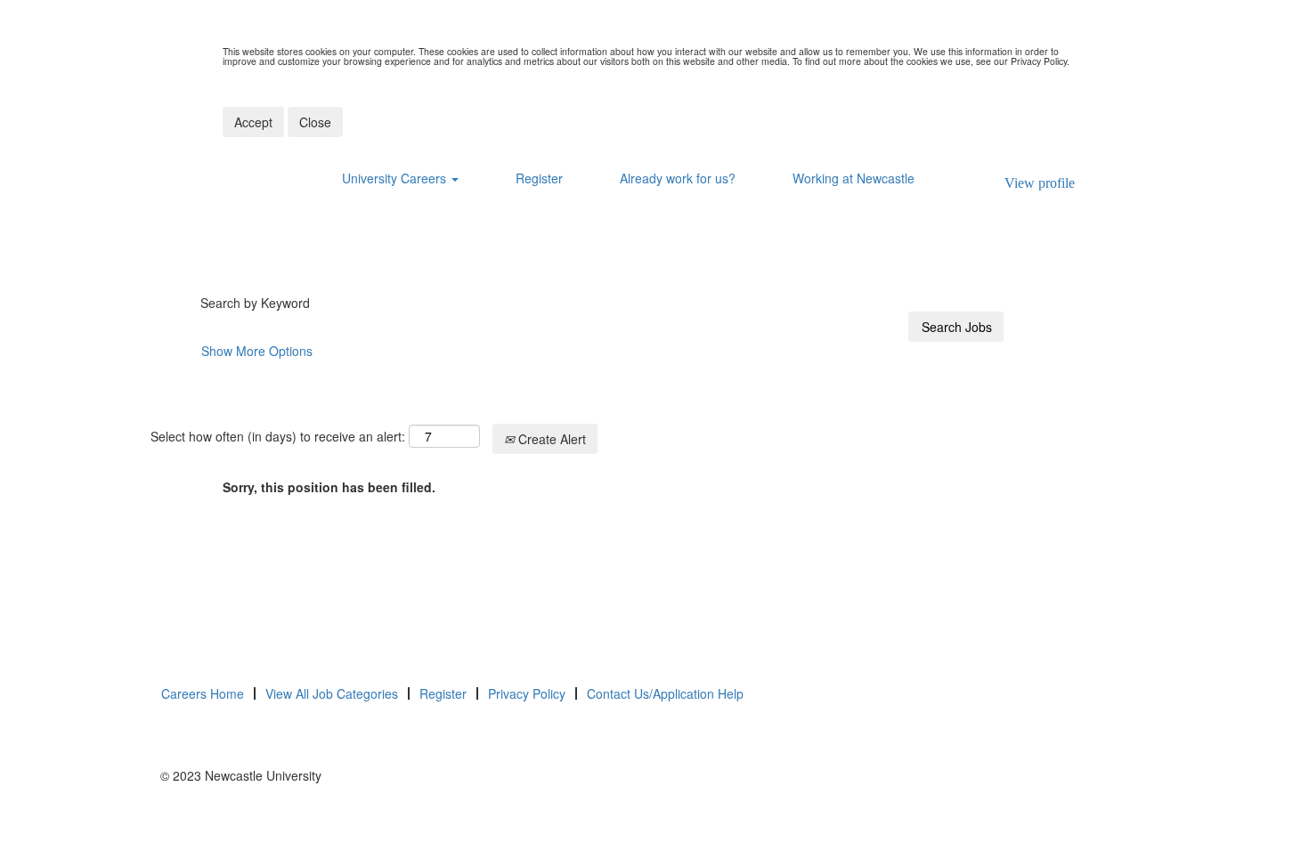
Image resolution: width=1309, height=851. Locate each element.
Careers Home (202, 693)
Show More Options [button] (257, 351)
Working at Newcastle (854, 178)
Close (315, 122)
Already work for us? (678, 178)
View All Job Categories (331, 693)
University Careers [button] (396, 178)
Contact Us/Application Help (665, 693)
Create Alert (550, 439)
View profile (1039, 182)
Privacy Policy (526, 693)
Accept (253, 122)
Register (539, 178)
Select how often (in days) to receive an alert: (277, 436)
